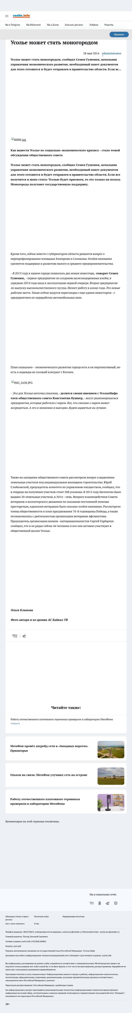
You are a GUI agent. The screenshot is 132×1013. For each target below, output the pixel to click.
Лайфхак (93, 24)
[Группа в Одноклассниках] (100, 903)
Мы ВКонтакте (33, 24)
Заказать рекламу (74, 24)
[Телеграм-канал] (108, 903)
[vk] (15, 636)
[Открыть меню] (7, 16)
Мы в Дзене (53, 24)
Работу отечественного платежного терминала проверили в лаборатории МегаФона (62, 721)
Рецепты (108, 24)
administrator (111, 53)
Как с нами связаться (14, 923)
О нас (36, 923)
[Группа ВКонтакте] (92, 903)
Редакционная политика (73, 916)
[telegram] (25, 636)
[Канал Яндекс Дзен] (116, 903)
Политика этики (41, 916)
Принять (119, 34)
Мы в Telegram (12, 24)
